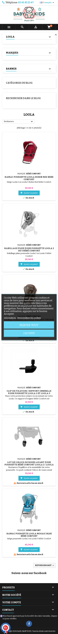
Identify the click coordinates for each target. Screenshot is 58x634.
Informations (10, 317)
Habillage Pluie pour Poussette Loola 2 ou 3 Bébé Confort (29, 249)
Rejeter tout (29, 325)
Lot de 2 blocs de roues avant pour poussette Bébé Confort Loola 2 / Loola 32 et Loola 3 (29, 464)
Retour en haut (44, 565)
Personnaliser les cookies (29, 317)
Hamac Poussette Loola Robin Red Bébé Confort (29, 178)
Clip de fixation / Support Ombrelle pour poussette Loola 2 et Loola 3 (29, 392)
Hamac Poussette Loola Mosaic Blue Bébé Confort (29, 534)
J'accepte (29, 333)
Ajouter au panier (29, 193)
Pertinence (19, 121)
